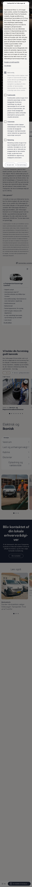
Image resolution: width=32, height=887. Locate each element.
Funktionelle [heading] (11, 95)
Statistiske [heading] (10, 122)
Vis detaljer (7, 65)
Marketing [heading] (10, 140)
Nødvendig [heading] (10, 72)
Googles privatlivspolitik (11, 62)
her (25, 54)
